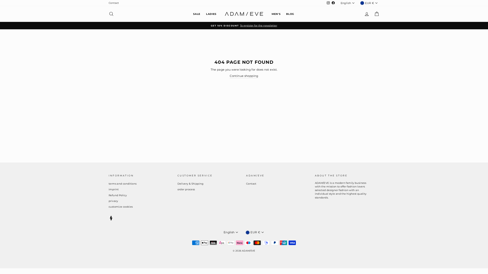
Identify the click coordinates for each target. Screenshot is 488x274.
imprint (114, 189)
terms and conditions (123, 183)
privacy (113, 201)
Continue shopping (244, 76)
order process (186, 189)
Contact (114, 3)
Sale (196, 13)
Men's (276, 13)
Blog (290, 13)
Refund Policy (118, 195)
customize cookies (121, 206)
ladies (211, 13)
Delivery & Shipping (190, 183)
